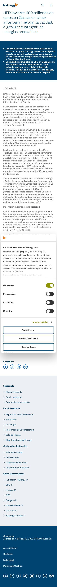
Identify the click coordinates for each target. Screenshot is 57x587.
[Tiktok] (25, 576)
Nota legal (8, 559)
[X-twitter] (38, 576)
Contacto (8, 554)
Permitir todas (28, 330)
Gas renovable (13, 505)
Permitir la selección (28, 338)
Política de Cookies (12, 565)
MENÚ (52, 5)
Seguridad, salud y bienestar (20, 414)
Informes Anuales (14, 452)
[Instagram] (12, 576)
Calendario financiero (16, 462)
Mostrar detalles (41, 322)
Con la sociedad (14, 397)
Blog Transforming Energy (19, 440)
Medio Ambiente (14, 392)
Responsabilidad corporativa (20, 429)
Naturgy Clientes (14, 515)
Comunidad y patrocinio (18, 402)
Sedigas (10, 500)
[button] (5, 366)
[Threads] (45, 576)
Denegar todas (28, 347)
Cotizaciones (12, 457)
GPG (8, 495)
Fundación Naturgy (15, 479)
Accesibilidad (9, 548)
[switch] (50, 294)
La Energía (11, 424)
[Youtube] (32, 576)
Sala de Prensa (13, 434)
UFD (8, 484)
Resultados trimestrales (17, 467)
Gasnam (10, 510)
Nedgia (9, 490)
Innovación (11, 419)
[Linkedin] (5, 576)
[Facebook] (18, 576)
